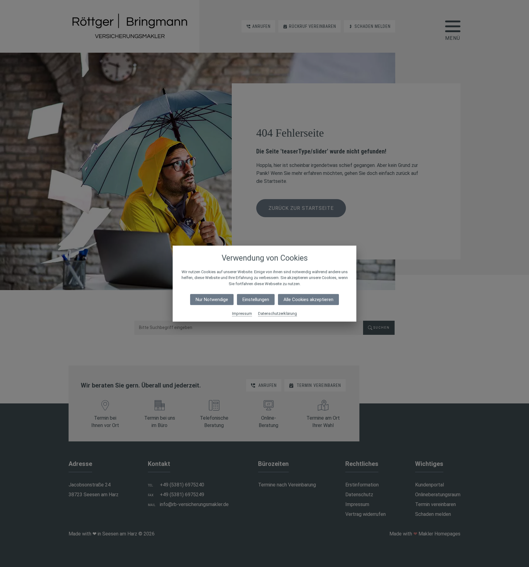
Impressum (242, 313)
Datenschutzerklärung (277, 313)
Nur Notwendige (212, 299)
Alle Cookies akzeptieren (308, 299)
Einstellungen (255, 299)
